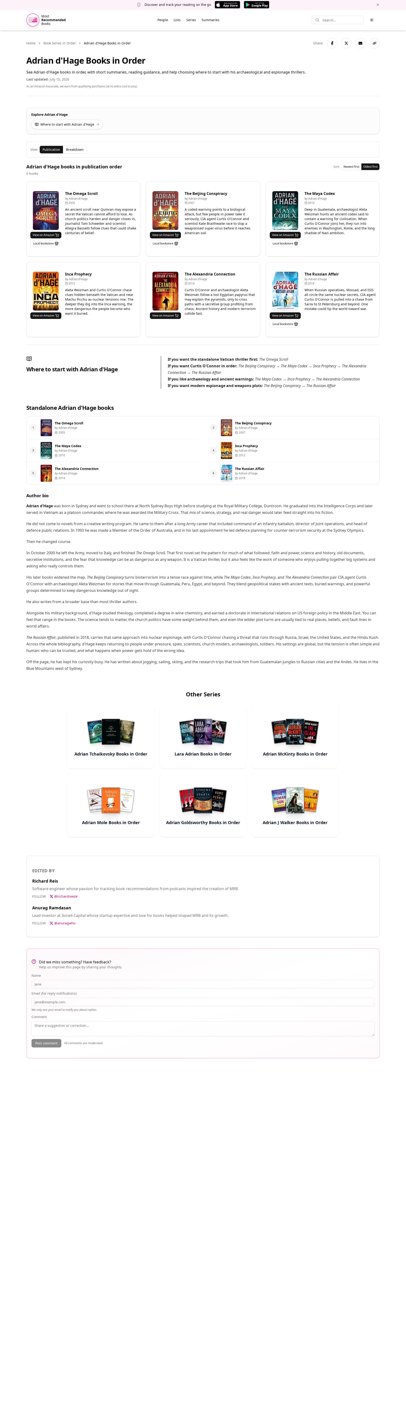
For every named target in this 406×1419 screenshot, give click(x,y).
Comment (39, 1017)
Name (36, 975)
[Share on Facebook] (332, 43)
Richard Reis (45, 881)
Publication (51, 149)
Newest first (351, 167)
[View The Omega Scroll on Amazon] (46, 210)
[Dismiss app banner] (378, 4)
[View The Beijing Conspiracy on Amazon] (165, 210)
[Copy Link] (374, 43)
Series (191, 20)
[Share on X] (346, 43)
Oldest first (370, 167)
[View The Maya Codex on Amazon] (285, 210)
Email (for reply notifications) (54, 993)
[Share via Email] (360, 43)
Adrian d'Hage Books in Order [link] (107, 43)
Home (30, 43)
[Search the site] (317, 20)
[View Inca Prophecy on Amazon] (46, 291)
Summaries (210, 20)
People (162, 20)
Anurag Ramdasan (51, 908)
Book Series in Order (59, 43)
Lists (177, 20)
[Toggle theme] (372, 20)
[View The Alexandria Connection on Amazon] (165, 291)
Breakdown (75, 149)
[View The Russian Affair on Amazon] (285, 291)
